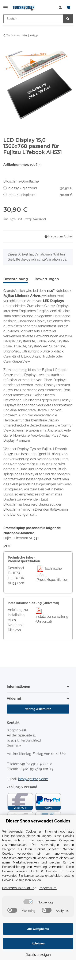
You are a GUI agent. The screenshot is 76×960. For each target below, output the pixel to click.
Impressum (48, 888)
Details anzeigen (38, 955)
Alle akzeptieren (38, 929)
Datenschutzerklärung (19, 888)
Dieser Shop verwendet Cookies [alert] (38, 821)
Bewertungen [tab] (47, 279)
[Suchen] (68, 18)
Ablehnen (38, 943)
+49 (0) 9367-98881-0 (36, 764)
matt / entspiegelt (40, 195)
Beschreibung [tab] (15, 279)
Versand (39, 219)
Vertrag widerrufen (38, 709)
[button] (60, 8)
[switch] (28, 901)
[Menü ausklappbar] (5, 5)
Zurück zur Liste (16, 35)
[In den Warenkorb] (6, 48)
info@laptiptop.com (33, 779)
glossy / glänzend (40, 188)
